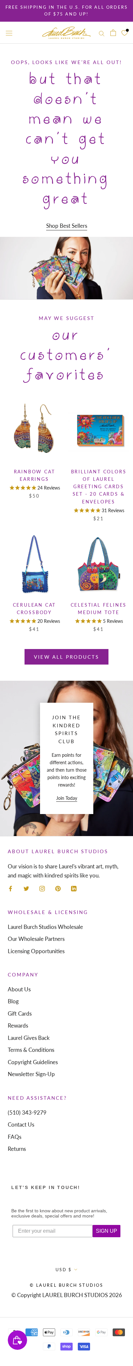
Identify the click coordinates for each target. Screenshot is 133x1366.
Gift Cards (20, 1013)
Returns (17, 1148)
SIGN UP (106, 1231)
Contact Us (21, 1124)
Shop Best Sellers (66, 225)
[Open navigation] (9, 33)
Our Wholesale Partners (36, 938)
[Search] (102, 32)
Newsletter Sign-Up (31, 1074)
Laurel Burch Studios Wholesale (45, 926)
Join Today (66, 798)
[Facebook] (10, 888)
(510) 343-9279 (27, 1112)
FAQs (14, 1136)
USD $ (64, 1269)
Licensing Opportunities (36, 951)
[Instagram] (42, 888)
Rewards (18, 1025)
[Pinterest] (58, 888)
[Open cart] (113, 32)
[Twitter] (26, 888)
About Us (19, 989)
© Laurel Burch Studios (66, 1285)
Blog (13, 1001)
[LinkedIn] (74, 888)
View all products (66, 657)
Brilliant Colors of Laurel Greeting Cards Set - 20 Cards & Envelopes (99, 486)
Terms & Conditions (31, 1049)
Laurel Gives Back (29, 1037)
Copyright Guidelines (33, 1062)
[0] (124, 32)
